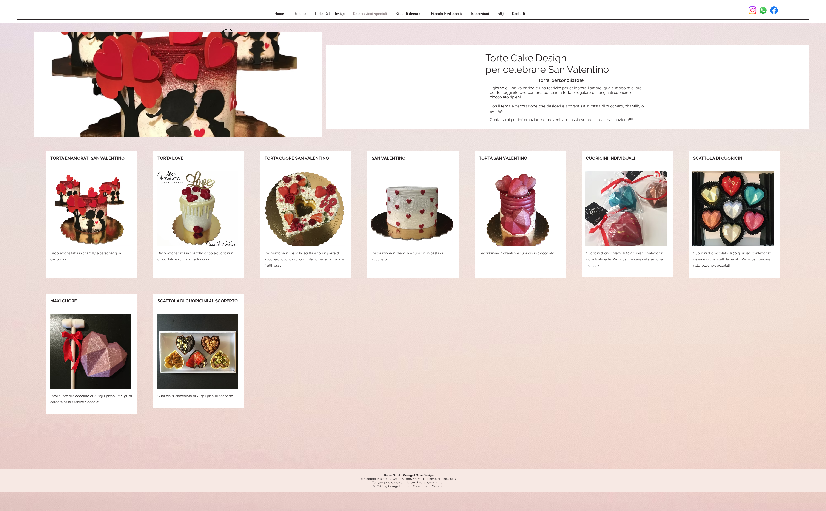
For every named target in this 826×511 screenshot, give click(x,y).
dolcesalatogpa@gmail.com (425, 482)
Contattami (500, 119)
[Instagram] (752, 10)
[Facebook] (774, 10)
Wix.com (438, 486)
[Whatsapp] (763, 10)
